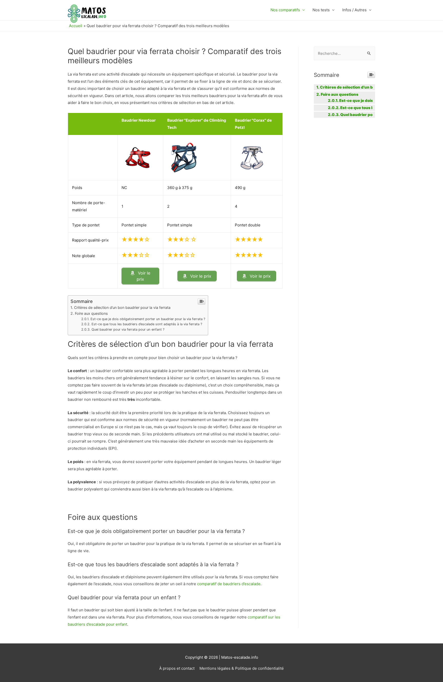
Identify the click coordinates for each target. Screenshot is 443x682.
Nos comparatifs (285, 9)
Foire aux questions (91, 313)
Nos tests (321, 9)
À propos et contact (177, 668)
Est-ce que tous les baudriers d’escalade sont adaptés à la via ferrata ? (147, 324)
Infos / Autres (354, 9)
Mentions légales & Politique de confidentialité (241, 668)
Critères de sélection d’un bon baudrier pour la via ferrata (122, 307)
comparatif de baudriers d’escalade (228, 583)
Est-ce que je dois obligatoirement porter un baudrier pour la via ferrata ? (147, 319)
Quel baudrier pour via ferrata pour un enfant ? (128, 329)
